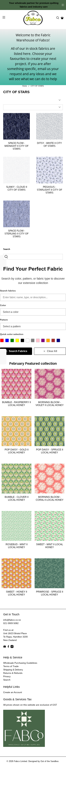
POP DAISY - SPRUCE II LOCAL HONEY (49, 451)
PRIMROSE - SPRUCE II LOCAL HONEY (49, 593)
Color (3, 305)
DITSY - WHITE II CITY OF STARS (49, 144)
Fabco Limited (20, 761)
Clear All (52, 351)
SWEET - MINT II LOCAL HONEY (49, 546)
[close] (62, 5)
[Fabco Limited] (33, 18)
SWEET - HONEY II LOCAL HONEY (16, 593)
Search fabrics (8, 290)
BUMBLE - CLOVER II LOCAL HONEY (17, 498)
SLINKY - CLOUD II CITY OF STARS (16, 188)
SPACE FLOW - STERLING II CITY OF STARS (16, 233)
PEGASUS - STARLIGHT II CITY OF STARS (49, 189)
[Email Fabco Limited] (4, 647)
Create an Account (12, 692)
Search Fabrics (18, 351)
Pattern (4, 319)
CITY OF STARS (37, 86)
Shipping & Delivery (13, 669)
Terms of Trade (11, 666)
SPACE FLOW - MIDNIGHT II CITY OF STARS (16, 146)
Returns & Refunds (12, 673)
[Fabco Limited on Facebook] (8, 647)
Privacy (7, 676)
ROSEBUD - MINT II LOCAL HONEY (17, 546)
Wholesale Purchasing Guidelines (20, 663)
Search (6, 679)
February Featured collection (33, 363)
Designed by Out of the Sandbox (43, 761)
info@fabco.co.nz (12, 620)
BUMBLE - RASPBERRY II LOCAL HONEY (16, 403)
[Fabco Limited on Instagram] (12, 647)
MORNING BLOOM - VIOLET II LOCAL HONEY (50, 403)
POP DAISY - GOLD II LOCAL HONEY (17, 451)
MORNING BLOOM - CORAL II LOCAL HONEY (49, 498)
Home (24, 86)
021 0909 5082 (11, 623)
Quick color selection (11, 334)
